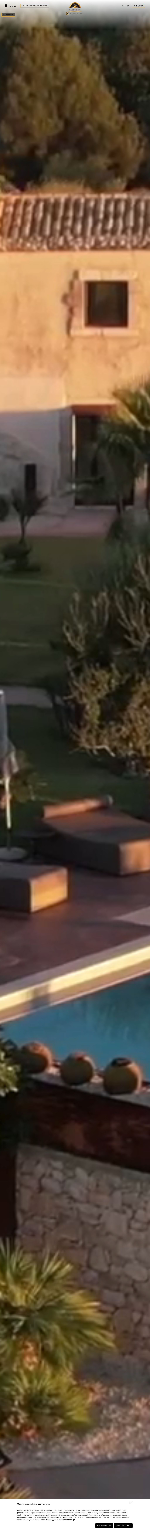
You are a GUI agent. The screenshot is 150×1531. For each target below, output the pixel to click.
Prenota (138, 6)
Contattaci (8, 14)
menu (13, 6)
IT (122, 6)
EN (128, 6)
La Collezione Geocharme (34, 5)
